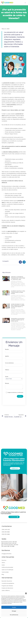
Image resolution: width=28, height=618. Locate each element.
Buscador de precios (7, 581)
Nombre (7, 349)
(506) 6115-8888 (6, 534)
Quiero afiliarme (6, 590)
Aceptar (14, 607)
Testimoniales (5, 572)
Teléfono (7, 369)
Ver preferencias (14, 614)
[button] (26, 593)
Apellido (7, 356)
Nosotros (4, 560)
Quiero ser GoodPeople (7, 569)
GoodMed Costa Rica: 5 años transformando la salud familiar (18, 292)
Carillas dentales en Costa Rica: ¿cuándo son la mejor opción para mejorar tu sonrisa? (17, 306)
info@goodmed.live (6, 553)
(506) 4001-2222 (6, 529)
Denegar (14, 611)
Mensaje (7, 383)
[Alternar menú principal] (25, 2)
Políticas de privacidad (7, 567)
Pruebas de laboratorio (7, 588)
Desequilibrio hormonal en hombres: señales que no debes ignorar (17, 320)
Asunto (6, 376)
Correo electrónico (9, 362)
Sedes (3, 565)
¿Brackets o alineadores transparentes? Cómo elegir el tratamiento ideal (18, 278)
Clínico (3, 562)
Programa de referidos (7, 585)
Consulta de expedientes (8, 583)
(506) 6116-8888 (6, 532)
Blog (3, 574)
